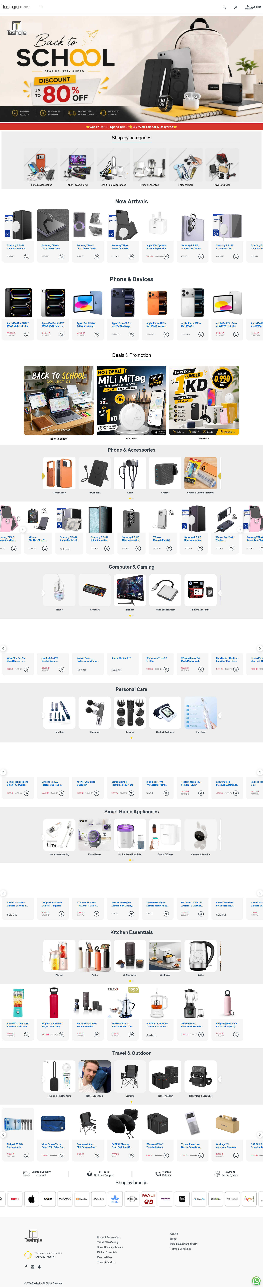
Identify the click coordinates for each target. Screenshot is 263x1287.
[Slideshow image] (131, 69)
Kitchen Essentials (131, 932)
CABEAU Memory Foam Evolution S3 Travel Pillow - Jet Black (16, 1146)
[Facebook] (26, 1267)
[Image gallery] (40, 164)
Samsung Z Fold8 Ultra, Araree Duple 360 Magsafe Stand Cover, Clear (51, 247)
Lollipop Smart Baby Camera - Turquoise (226, 904)
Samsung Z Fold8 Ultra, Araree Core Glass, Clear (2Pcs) (16, 247)
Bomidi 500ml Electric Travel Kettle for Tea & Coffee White (157, 1025)
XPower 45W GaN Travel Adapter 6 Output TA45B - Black (52, 1146)
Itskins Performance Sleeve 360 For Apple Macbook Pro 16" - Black (156, 660)
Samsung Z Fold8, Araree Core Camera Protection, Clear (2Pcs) (156, 247)
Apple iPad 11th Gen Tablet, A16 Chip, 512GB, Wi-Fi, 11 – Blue (53, 325)
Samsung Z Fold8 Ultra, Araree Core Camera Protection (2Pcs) (38, 539)
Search (174, 1234)
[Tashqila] (10, 7)
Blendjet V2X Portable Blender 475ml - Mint (17, 1025)
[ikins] (148, 1199)
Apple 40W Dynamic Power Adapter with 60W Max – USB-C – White (122, 247)
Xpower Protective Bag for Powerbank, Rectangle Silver (86, 1146)
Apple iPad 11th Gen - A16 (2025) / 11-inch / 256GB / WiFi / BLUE (226, 325)
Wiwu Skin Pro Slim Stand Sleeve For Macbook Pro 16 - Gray (192, 660)
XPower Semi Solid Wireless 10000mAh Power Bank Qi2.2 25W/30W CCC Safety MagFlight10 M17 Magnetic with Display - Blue (131, 539)
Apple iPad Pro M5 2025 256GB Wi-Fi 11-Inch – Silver (18, 325)
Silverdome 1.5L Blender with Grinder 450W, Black (191, 1025)
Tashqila (37, 1283)
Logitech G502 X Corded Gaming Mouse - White (224, 660)
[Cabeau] (64, 1199)
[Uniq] (232, 1199)
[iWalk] (47, 1199)
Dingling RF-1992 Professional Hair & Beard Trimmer (51, 783)
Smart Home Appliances (131, 811)
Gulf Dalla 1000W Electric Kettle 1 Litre (122, 1025)
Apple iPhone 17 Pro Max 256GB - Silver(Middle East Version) (156, 325)
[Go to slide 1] (130, 498)
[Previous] (42, 476)
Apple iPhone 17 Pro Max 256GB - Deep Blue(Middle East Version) (86, 325)
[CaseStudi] (81, 1199)
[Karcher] (198, 1199)
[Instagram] (33, 1267)
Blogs (173, 1239)
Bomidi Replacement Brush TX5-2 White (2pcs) (191, 783)
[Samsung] (215, 1199)
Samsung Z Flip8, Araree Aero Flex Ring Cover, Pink (161, 539)
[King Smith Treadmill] (165, 1199)
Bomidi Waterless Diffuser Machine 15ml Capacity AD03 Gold (157, 904)
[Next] (23, 530)
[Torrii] (248, 1199)
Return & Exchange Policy (184, 1244)
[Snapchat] (39, 1267)
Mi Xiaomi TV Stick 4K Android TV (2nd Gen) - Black (88, 904)
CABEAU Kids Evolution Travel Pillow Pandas (154, 1146)
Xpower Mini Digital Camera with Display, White (17, 904)
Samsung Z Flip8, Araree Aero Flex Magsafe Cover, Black (88, 247)
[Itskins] (31, 1199)
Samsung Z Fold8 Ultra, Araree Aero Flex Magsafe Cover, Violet (100, 539)
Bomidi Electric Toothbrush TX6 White (18, 783)
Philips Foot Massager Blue (157, 783)
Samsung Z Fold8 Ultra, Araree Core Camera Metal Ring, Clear (226, 247)
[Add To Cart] (26, 256)
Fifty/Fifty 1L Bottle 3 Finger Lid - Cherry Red (52, 1025)
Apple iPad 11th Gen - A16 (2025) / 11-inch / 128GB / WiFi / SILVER (192, 325)
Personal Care (131, 689)
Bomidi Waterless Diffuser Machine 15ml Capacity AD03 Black (192, 904)
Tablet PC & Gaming (108, 1242)
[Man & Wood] (181, 1199)
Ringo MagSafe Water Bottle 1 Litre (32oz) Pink (227, 1025)
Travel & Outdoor (131, 1053)
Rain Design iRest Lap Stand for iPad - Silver (122, 659)
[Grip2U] (131, 1199)
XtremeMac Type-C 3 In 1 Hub (52, 659)
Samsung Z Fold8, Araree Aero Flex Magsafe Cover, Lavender (190, 247)
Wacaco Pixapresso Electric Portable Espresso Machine (86, 1025)
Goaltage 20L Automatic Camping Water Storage (121, 1146)
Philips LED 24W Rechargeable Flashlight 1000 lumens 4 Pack (189, 1146)
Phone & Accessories (108, 1237)
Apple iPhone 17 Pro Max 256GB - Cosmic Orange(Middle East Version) (122, 325)
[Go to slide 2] (133, 498)
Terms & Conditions (180, 1249)
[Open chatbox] (256, 1280)
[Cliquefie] (98, 1199)
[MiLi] (14, 1199)
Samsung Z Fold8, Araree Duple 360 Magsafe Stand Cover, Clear (224, 539)
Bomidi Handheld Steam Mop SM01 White (120, 904)
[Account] (235, 7)
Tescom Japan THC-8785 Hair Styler (87, 783)
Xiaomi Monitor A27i (17, 658)
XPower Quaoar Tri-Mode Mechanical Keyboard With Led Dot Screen (86, 660)
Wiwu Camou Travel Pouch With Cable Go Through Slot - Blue (226, 1146)
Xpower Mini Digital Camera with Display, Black (52, 904)
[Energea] (114, 1199)
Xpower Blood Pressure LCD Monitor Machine (122, 783)
